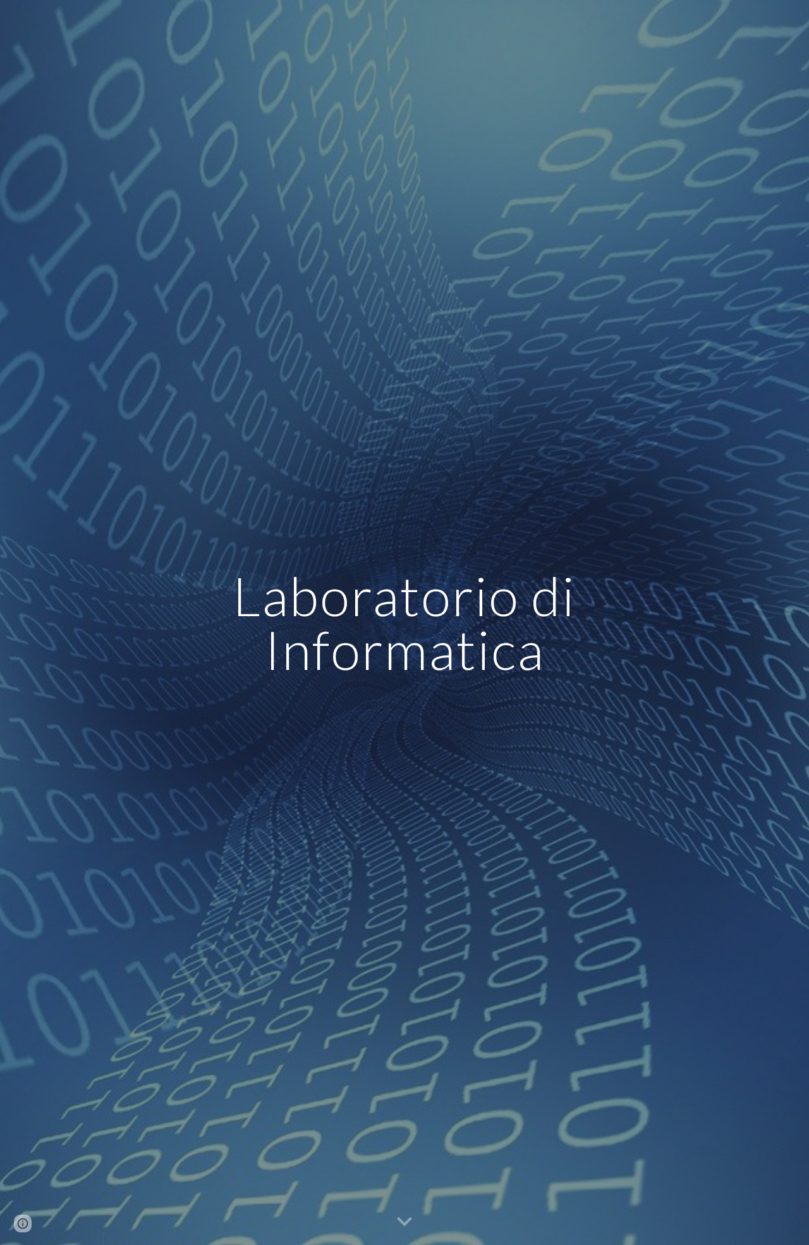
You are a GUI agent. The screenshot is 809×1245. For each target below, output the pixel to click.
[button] (404, 1222)
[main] (404, 623)
